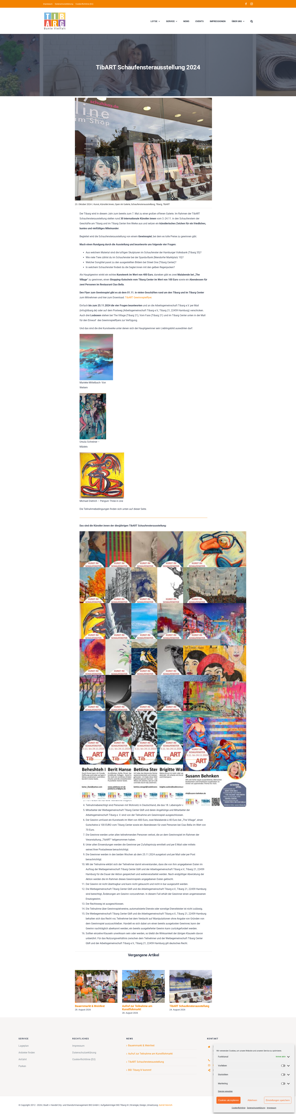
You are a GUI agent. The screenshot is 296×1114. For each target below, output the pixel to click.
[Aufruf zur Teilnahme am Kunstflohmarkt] (143, 986)
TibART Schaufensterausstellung (186, 986)
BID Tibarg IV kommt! (139, 1070)
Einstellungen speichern (278, 1100)
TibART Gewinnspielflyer (138, 297)
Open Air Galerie (122, 204)
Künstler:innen (107, 204)
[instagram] (251, 4)
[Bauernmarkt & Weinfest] (96, 986)
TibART (166, 204)
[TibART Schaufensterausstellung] (190, 986)
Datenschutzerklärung (256, 1108)
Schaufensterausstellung (143, 204)
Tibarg (159, 204)
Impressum (271, 1108)
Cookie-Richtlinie (238, 1108)
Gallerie (100, 986)
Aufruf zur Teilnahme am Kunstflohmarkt (139, 986)
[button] (252, 20)
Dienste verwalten (225, 1091)
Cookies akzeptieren (228, 1100)
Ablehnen (252, 1100)
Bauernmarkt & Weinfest (91, 986)
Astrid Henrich (165, 1105)
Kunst (96, 204)
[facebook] (246, 4)
